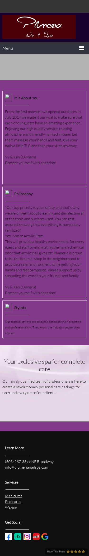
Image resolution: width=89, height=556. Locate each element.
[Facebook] (27, 6)
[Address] (20, 6)
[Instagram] (34, 6)
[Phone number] (5, 6)
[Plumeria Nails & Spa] (44, 27)
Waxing (11, 507)
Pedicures (13, 501)
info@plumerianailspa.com (26, 467)
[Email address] (13, 6)
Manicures (13, 495)
